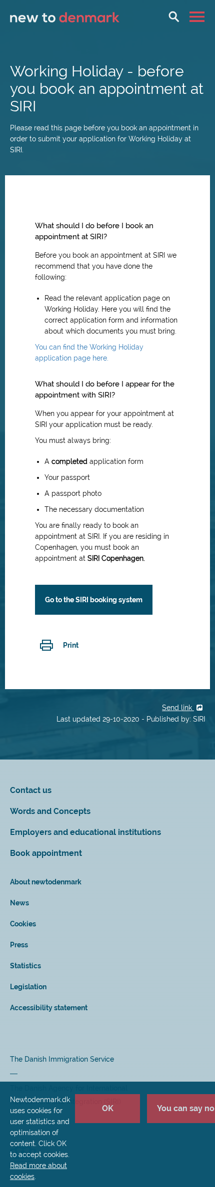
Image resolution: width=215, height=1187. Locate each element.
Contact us (31, 790)
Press (19, 945)
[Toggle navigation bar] (198, 16)
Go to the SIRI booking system (93, 600)
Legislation (28, 987)
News (19, 903)
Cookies (23, 924)
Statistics (25, 966)
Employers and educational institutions (85, 832)
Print (70, 645)
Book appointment (46, 853)
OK (108, 1108)
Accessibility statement (49, 1008)
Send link (178, 708)
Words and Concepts (50, 811)
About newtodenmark (46, 882)
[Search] (174, 16)
